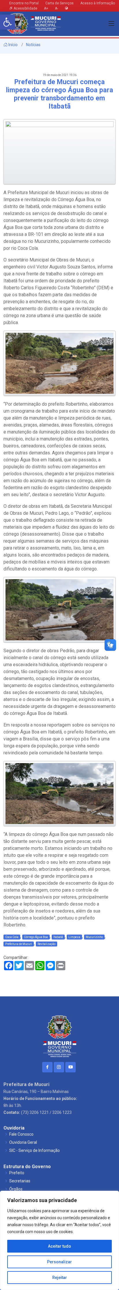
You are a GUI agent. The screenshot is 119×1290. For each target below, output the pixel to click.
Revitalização (46, 944)
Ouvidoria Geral (23, 1142)
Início (13, 44)
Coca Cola (11, 937)
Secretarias (19, 1181)
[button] (7, 22)
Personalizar (59, 1262)
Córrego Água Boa (36, 937)
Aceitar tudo (59, 1246)
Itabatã (58, 937)
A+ (46, 8)
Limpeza (74, 937)
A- (56, 8)
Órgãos (16, 1189)
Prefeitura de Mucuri (18, 944)
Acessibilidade (25, 8)
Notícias (33, 44)
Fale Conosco (21, 1134)
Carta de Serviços (59, 3)
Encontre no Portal (24, 3)
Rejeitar (59, 1277)
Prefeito (16, 1173)
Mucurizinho (94, 937)
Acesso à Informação (97, 3)
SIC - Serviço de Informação (34, 1150)
